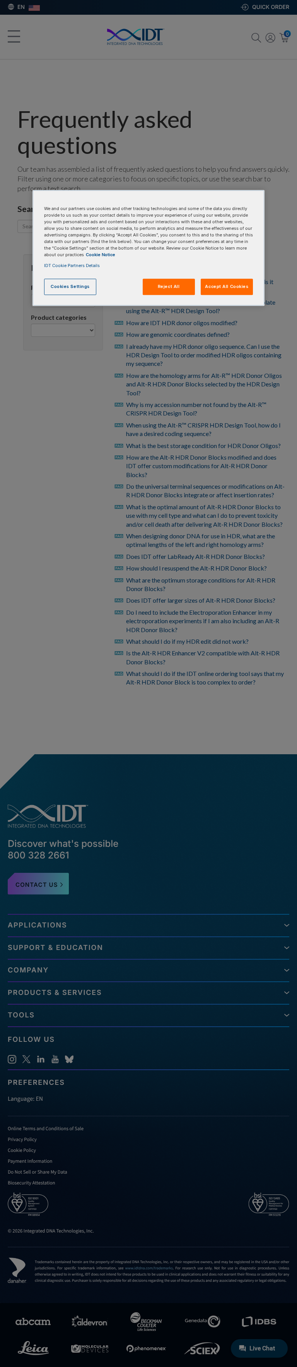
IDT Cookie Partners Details (72, 265)
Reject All (169, 286)
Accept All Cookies (226, 286)
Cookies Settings (70, 286)
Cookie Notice (100, 255)
